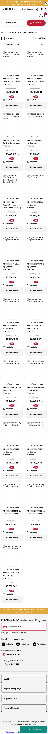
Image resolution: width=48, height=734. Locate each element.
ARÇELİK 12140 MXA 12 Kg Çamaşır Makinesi (12, 267)
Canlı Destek (35, 729)
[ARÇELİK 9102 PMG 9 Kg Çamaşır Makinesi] (36, 431)
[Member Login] (41, 15)
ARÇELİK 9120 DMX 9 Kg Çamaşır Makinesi (35, 205)
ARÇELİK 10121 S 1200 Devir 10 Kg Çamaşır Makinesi (11, 143)
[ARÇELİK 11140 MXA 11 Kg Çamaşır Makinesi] (36, 122)
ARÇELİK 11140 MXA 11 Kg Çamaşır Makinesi (35, 143)
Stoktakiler (10, 38)
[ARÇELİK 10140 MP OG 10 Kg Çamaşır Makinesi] (12, 369)
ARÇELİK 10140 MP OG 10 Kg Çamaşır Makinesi (12, 390)
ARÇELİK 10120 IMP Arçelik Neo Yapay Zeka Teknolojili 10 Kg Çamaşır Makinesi (12, 205)
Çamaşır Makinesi (30, 32)
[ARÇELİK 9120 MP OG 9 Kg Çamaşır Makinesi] (12, 307)
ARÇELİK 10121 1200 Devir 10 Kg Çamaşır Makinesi (35, 81)
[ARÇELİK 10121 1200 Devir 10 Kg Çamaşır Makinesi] (36, 60)
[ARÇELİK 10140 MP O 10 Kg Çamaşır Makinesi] (36, 307)
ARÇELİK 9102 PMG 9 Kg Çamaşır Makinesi (35, 452)
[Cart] (45, 15)
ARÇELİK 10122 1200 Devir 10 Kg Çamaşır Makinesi (11, 81)
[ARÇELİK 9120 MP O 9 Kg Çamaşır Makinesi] (36, 246)
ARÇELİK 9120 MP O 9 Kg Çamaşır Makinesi (35, 267)
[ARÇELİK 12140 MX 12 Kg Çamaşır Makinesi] (12, 554)
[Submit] (43, 626)
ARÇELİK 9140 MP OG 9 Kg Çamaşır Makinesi (35, 390)
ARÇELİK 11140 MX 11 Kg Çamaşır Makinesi (12, 512)
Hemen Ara (37, 23)
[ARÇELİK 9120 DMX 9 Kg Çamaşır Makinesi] (36, 184)
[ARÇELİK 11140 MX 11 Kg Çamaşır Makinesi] (12, 493)
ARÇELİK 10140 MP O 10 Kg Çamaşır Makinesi (35, 328)
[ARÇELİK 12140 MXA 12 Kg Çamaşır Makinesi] (12, 246)
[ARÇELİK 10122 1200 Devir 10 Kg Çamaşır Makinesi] (12, 60)
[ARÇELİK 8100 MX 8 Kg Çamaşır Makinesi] (36, 493)
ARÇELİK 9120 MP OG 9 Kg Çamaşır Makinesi (11, 328)
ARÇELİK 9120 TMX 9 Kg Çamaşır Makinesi (11, 452)
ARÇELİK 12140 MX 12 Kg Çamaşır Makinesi (11, 576)
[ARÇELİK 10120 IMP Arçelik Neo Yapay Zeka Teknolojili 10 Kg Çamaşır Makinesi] (12, 184)
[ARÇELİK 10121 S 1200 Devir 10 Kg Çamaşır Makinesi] (12, 122)
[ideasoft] (10, 732)
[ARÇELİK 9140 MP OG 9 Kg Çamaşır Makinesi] (36, 369)
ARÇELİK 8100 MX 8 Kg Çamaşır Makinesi (36, 512)
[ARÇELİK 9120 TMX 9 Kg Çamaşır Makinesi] (12, 431)
